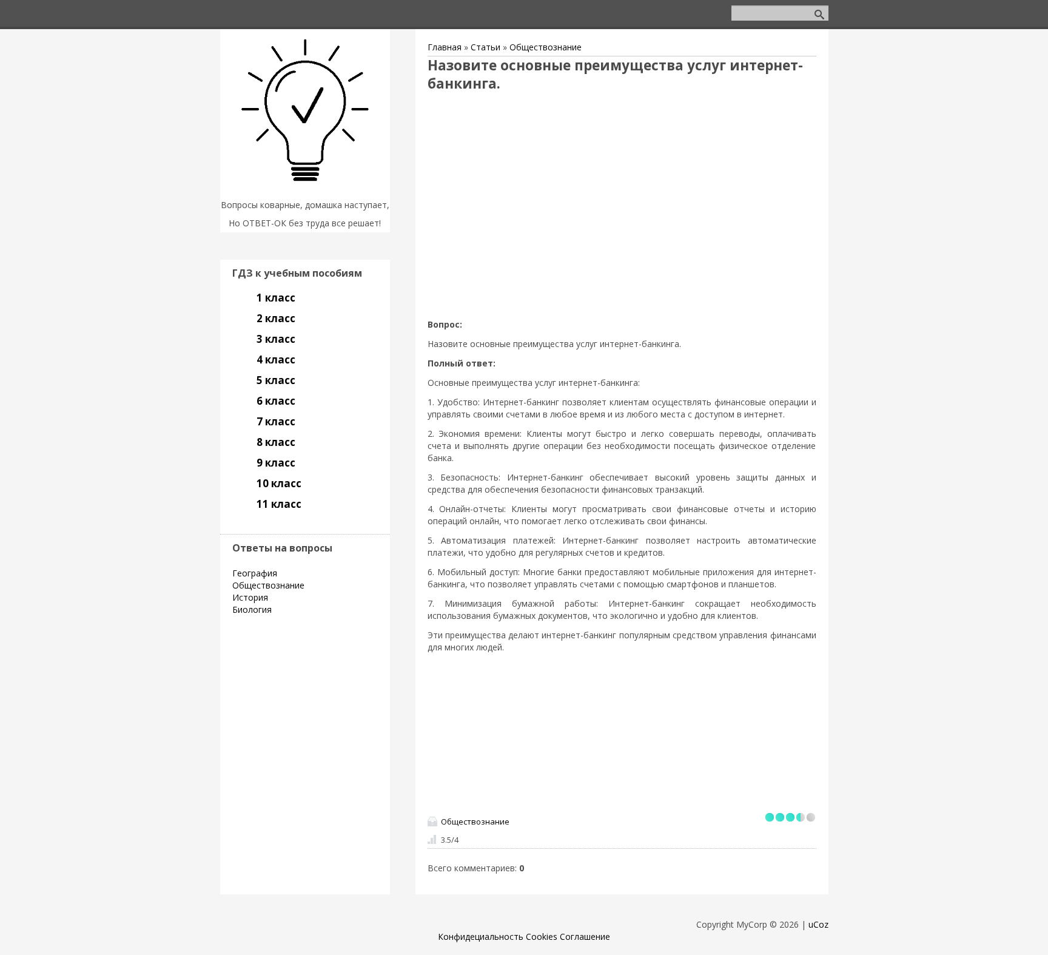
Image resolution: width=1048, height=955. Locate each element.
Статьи (485, 47)
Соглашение (585, 936)
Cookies (541, 936)
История (250, 597)
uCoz (818, 924)
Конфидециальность (480, 936)
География (254, 573)
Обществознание (545, 47)
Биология (252, 609)
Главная (445, 47)
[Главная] (305, 189)
